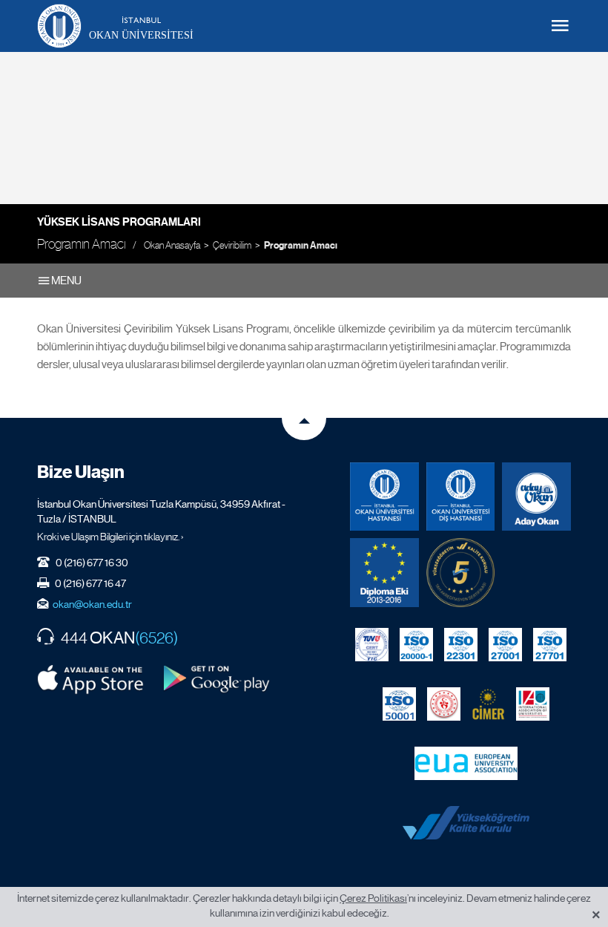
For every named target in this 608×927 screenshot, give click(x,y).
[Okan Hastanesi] (384, 496)
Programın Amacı (300, 246)
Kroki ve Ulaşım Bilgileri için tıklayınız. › (110, 537)
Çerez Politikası (373, 898)
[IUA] (532, 703)
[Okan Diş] (460, 496)
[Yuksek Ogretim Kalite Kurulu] (460, 572)
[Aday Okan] (536, 496)
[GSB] (443, 703)
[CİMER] (488, 703)
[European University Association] (466, 763)
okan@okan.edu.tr (92, 604)
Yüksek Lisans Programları (119, 222)
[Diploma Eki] (384, 572)
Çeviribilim (232, 245)
